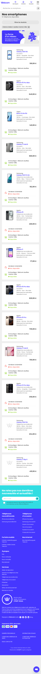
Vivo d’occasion (27, 527)
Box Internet (27, 537)
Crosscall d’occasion (28, 532)
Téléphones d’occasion (27, 515)
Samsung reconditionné (9, 522)
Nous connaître (6, 559)
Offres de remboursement (9, 588)
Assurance (5, 585)
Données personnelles (8, 633)
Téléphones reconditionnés (8, 515)
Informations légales (29, 633)
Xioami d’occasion (28, 524)
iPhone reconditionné (8, 519)
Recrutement (5, 562)
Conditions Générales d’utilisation (29, 637)
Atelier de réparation (8, 570)
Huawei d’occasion (28, 529)
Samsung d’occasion (28, 522)
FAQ (3, 554)
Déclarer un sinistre (7, 590)
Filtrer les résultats (20, 22)
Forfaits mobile (8, 537)
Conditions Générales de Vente (9, 637)
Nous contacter (6, 557)
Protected (4, 582)
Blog (31, 617)
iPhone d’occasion (27, 519)
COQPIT (19, 650)
